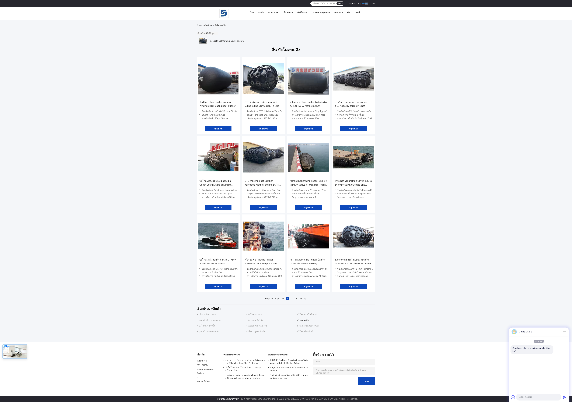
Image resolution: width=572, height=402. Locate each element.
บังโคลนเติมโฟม (255, 320)
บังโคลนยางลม (255, 314)
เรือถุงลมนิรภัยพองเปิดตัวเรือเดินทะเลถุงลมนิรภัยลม (289, 369)
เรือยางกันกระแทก (207, 314)
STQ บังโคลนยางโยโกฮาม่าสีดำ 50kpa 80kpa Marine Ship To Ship (262, 104)
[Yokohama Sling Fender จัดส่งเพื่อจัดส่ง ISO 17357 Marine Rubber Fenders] (308, 78)
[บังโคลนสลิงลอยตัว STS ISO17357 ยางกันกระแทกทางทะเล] (218, 236)
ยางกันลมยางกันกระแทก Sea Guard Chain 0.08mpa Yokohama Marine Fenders (244, 376)
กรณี (358, 12)
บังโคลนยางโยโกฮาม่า (307, 314)
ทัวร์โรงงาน (302, 12)
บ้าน (252, 12)
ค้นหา (340, 4)
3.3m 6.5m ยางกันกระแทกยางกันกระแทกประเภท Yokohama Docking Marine (353, 262)
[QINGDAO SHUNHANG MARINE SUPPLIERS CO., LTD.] (224, 13)
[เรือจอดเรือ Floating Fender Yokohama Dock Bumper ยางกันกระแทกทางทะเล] (263, 236)
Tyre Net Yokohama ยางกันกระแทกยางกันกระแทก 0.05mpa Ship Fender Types (353, 183)
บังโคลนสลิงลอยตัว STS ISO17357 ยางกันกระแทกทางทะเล (217, 261)
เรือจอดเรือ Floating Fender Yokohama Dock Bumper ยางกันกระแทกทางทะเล (261, 262)
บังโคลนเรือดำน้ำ (207, 326)
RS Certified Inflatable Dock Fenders (227, 41)
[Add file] (513, 397)
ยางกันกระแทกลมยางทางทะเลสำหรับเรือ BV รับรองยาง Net (351, 104)
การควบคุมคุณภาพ (321, 12)
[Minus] (564, 331)
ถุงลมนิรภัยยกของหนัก (209, 331)
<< (283, 298)
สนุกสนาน (354, 3)
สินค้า (261, 12)
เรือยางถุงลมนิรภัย (256, 331)
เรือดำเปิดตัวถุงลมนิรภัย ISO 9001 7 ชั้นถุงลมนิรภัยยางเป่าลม (289, 376)
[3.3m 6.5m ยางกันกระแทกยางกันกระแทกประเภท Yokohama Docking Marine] (353, 236)
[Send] (564, 397)
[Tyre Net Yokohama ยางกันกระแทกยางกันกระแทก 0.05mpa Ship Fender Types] (353, 157)
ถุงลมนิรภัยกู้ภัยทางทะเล (308, 326)
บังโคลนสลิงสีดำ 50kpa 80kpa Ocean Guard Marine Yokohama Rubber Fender (215, 183)
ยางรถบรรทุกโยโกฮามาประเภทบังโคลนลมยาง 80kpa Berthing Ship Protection (245, 361)
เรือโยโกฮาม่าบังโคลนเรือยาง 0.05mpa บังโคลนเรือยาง (243, 369)
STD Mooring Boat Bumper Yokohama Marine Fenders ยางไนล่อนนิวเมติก (262, 183)
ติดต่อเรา (338, 12)
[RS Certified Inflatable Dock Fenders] (203, 41)
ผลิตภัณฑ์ (207, 25)
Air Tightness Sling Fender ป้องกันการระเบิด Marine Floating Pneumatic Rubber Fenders (307, 262)
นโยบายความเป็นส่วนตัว (228, 399)
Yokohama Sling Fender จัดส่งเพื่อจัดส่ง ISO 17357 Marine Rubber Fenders (308, 104)
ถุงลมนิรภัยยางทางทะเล (210, 320)
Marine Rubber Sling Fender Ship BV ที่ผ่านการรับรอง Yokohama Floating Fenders (308, 183)
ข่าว (349, 12)
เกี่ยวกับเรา (288, 12)
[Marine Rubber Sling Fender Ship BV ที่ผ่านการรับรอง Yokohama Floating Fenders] (308, 157)
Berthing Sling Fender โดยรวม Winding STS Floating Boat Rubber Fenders (217, 104)
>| (305, 298)
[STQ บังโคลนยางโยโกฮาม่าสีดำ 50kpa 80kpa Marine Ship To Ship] (263, 78)
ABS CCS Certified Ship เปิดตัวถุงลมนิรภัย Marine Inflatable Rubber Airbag (289, 361)
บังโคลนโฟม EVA (305, 331)
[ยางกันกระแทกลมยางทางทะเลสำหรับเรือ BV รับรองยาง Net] (353, 78)
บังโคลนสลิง (303, 320)
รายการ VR (273, 12)
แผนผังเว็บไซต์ (203, 381)
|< (278, 298)
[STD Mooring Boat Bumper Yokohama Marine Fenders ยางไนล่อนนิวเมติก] (263, 157)
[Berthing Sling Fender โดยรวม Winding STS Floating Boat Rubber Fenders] (218, 78)
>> (301, 298)
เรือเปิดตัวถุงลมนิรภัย (257, 326)
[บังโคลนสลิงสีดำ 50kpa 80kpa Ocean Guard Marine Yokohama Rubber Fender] (218, 157)
